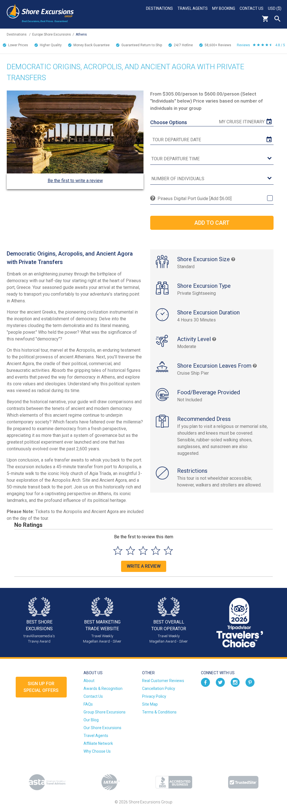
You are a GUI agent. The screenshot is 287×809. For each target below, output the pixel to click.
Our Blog (91, 720)
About (89, 680)
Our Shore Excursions (102, 727)
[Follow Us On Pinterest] (250, 682)
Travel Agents (192, 8)
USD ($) (274, 8)
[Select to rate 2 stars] (130, 550)
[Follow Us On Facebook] (205, 682)
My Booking (223, 8)
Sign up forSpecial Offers (41, 687)
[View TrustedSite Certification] (243, 782)
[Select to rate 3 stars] (143, 550)
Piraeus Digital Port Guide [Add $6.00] (195, 198)
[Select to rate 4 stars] (155, 550)
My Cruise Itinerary (242, 121)
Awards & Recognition (103, 688)
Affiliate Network (98, 743)
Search (277, 19)
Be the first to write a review (75, 180)
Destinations (159, 8)
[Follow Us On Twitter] (220, 682)
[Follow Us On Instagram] (235, 682)
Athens (81, 34)
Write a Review (144, 566)
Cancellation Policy (158, 688)
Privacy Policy (154, 696)
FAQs (88, 704)
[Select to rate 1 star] (118, 550)
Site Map (150, 704)
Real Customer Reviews (163, 680)
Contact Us (251, 8)
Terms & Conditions (159, 712)
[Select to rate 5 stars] (168, 550)
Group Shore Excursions (105, 712)
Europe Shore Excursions (51, 34)
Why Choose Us (97, 751)
